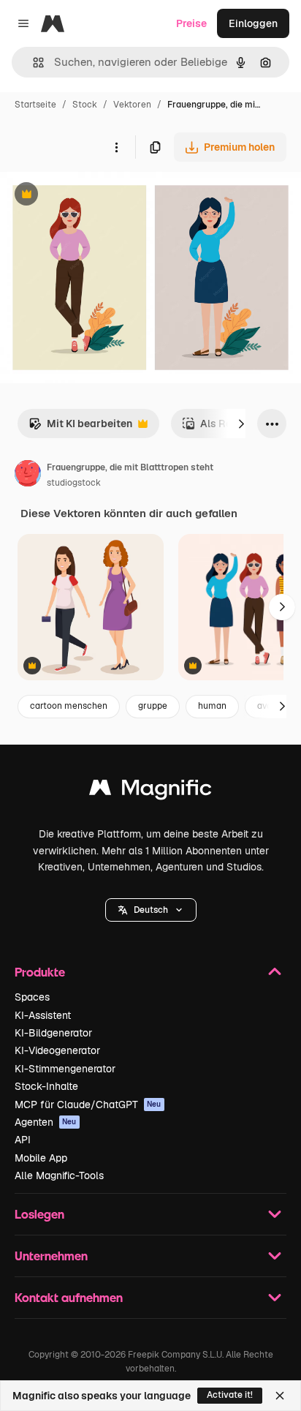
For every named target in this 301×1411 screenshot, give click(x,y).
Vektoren (132, 104)
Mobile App (41, 1157)
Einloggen (253, 23)
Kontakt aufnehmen (69, 1297)
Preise (191, 23)
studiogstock (74, 483)
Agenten (46, 1122)
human (212, 706)
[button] (151, 910)
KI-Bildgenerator (53, 1032)
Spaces (32, 997)
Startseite (35, 104)
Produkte (40, 971)
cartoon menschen (68, 706)
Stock (84, 104)
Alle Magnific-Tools (59, 1175)
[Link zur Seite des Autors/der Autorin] (28, 475)
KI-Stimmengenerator (65, 1068)
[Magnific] (150, 791)
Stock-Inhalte (46, 1086)
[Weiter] (241, 423)
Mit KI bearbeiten (80, 427)
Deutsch (151, 910)
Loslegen (39, 1214)
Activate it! (230, 1395)
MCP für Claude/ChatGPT (88, 1104)
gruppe (152, 706)
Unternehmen (51, 1255)
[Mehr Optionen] (116, 147)
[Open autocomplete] (32, 62)
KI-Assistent (43, 1015)
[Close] (280, 1395)
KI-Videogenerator (57, 1050)
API (23, 1139)
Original (93, 196)
